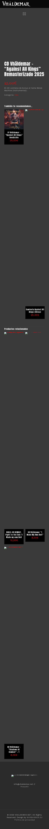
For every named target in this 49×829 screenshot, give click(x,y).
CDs (16, 95)
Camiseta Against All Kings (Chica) (35, 310)
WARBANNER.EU (34, 817)
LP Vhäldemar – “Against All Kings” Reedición (14, 135)
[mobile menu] (45, 4)
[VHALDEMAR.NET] (16, 4)
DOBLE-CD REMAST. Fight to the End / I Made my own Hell (14, 534)
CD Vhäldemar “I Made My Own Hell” (35, 533)
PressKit (25, 787)
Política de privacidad (24, 820)
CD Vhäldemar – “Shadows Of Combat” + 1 (14, 749)
